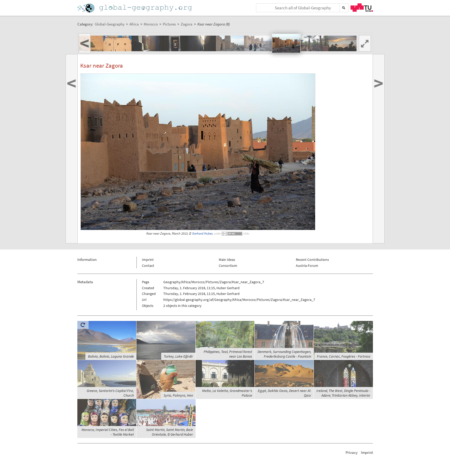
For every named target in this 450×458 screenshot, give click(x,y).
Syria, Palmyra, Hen (178, 395)
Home (135, 7)
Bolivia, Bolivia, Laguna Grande (111, 356)
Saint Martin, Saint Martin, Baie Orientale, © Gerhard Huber (169, 432)
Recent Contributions (312, 259)
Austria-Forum (307, 265)
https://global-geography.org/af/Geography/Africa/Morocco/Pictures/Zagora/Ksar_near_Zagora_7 (239, 299)
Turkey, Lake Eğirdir (178, 356)
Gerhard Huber (202, 233)
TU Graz (362, 7)
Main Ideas (227, 259)
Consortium (228, 265)
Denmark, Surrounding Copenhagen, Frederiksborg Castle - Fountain (284, 354)
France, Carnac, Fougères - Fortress (343, 356)
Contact (148, 265)
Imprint (148, 259)
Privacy (352, 452)
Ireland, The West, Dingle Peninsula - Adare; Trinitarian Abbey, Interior (343, 393)
